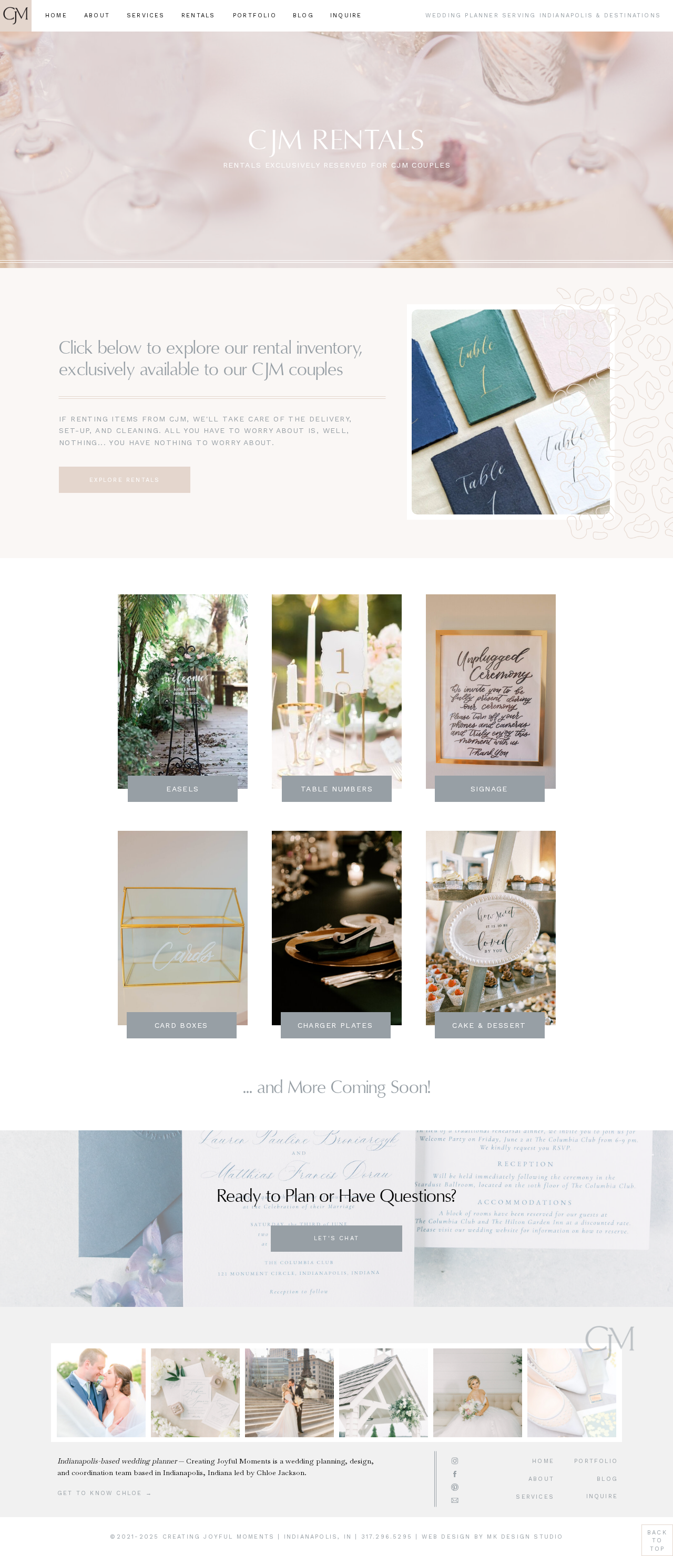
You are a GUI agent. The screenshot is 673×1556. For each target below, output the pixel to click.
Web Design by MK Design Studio (493, 1536)
